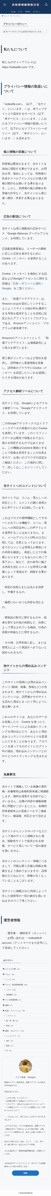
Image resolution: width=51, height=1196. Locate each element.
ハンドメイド (13, 1036)
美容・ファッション (15, 1010)
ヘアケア (11, 1016)
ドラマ (11, 989)
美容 (9, 1025)
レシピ (10, 979)
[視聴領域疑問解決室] (25, 4)
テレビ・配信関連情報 (16, 984)
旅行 (9, 1040)
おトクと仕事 (12, 968)
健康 (8, 1005)
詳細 (25, 1173)
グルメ (9, 974)
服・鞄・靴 (12, 1020)
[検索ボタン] (46, 4)
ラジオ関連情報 (13, 999)
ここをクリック (29, 467)
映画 (9, 1045)
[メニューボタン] (4, 4)
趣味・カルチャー (14, 1030)
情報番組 (11, 994)
